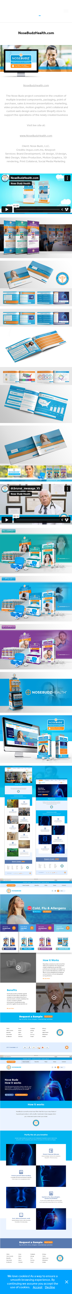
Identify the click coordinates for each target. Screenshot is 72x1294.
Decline (50, 1287)
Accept (37, 1287)
